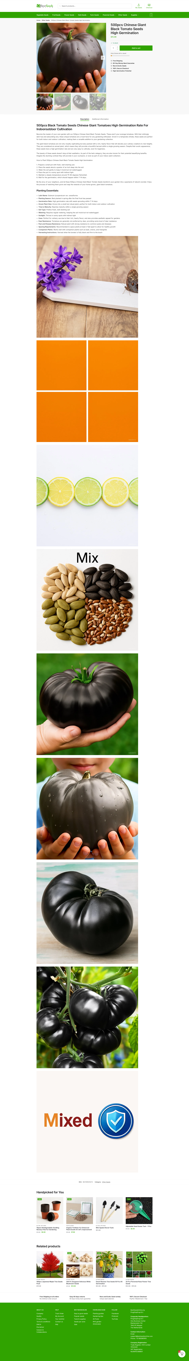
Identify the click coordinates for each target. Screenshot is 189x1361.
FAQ (56, 1324)
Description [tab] (84, 119)
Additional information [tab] (100, 119)
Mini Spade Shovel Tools (105, 1228)
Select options (80, 1290)
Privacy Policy (42, 1319)
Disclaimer (40, 1327)
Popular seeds (79, 1316)
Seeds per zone (79, 1322)
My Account (59, 1316)
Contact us (59, 1322)
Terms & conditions (43, 1322)
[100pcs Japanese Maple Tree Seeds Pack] (50, 1264)
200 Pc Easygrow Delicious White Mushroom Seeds (78, 1283)
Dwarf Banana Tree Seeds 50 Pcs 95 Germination (109, 1283)
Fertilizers (70, 1225)
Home (38, 20)
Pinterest (115, 1316)
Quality (39, 1316)
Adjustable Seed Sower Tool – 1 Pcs (138, 1226)
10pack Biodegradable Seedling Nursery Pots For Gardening (48, 1229)
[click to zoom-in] (71, 58)
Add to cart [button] (50, 1236)
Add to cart (136, 48)
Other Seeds (46, 20)
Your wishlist (59, 1319)
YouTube (115, 1319)
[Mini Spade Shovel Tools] (109, 1210)
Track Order (59, 1313)
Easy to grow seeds (81, 1313)
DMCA (39, 1324)
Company (40, 1313)
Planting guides (98, 1313)
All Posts (96, 1319)
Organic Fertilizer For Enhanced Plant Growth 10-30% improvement (79, 1229)
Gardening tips (98, 1316)
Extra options (41, 1225)
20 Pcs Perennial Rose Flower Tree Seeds (138, 1283)
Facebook (115, 1313)
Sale (75, 1324)
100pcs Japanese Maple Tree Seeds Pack (50, 1283)
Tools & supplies (80, 1319)
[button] (103, 58)
